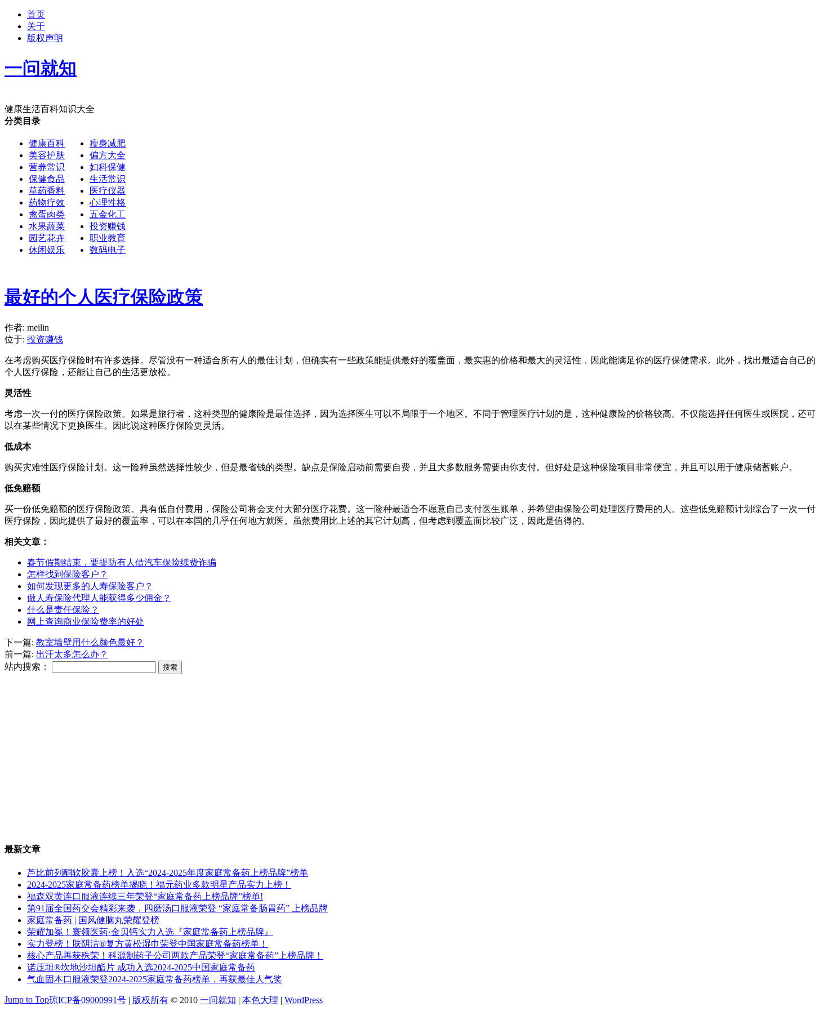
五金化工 (108, 214)
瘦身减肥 (108, 143)
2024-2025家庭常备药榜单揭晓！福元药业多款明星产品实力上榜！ (159, 884)
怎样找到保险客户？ (67, 574)
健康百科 (47, 143)
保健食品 (47, 179)
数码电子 (108, 250)
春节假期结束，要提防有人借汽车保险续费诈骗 (121, 562)
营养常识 (47, 167)
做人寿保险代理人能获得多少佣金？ (99, 598)
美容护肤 (47, 155)
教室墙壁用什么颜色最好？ (90, 642)
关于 (36, 26)
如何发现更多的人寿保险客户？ (90, 586)
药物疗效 (47, 202)
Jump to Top (27, 999)
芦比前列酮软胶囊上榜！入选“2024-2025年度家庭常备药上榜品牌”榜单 (167, 873)
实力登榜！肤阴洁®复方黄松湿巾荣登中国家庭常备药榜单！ (147, 943)
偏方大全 (108, 155)
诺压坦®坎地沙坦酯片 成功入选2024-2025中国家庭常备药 (141, 967)
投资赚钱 (108, 226)
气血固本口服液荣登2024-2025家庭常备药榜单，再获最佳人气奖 (154, 979)
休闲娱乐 (47, 250)
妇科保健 (108, 167)
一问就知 (218, 1000)
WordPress (303, 1000)
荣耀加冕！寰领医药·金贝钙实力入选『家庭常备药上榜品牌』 (150, 932)
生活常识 (108, 179)
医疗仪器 (108, 190)
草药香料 (47, 190)
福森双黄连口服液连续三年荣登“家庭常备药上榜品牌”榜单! (145, 896)
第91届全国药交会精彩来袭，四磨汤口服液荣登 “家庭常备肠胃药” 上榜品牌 (177, 908)
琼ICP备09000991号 (87, 1000)
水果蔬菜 (47, 226)
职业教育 (108, 238)
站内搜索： (27, 666)
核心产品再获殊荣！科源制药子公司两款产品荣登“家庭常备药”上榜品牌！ (175, 955)
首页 (36, 14)
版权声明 (45, 38)
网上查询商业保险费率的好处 (85, 621)
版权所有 (150, 1000)
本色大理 (260, 1000)
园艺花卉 (47, 238)
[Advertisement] (465, 194)
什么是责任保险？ (63, 609)
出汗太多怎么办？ (72, 654)
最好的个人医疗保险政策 (104, 297)
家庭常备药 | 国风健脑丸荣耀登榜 (93, 920)
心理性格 (108, 202)
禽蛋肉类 (47, 214)
